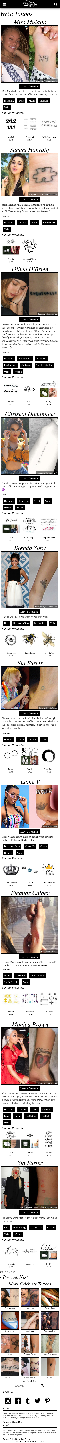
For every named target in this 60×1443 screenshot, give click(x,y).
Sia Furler (30, 663)
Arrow (7, 975)
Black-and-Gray (21, 623)
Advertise (7, 1422)
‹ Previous (9, 1277)
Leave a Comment (29, 86)
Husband (46, 1109)
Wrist (6, 107)
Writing (18, 371)
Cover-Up (30, 846)
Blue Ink (8, 739)
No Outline (39, 623)
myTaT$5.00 (11, 138)
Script (37, 501)
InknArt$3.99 (11, 770)
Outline (22, 222)
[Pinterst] (47, 1405)
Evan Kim (24, 501)
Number (44, 100)
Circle (21, 739)
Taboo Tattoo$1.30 (49, 770)
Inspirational (10, 365)
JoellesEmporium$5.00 (49, 138)
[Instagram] (8, 1405)
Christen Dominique (30, 414)
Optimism (26, 365)
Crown (43, 846)
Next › (25, 1277)
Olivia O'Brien (30, 269)
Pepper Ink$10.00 (30, 138)
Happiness (41, 358)
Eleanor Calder (30, 892)
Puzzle (34, 222)
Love (6, 1116)
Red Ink (46, 1116)
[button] (4, 4)
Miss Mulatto (30, 22)
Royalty (8, 853)
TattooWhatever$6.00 (48, 884)
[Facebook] (18, 1405)
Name (17, 1116)
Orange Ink (36, 1227)
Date (21, 100)
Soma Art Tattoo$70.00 (29, 260)
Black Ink (9, 100)
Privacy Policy (9, 1439)
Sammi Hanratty (30, 149)
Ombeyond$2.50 (11, 654)
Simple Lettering (44, 365)
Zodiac (20, 507)
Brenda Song (30, 547)
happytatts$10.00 (30, 1013)
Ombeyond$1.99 (49, 1013)
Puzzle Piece (49, 222)
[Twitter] (37, 1405)
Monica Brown (30, 1024)
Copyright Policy (23, 1439)
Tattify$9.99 (30, 770)
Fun (6, 1227)
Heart (34, 1109)
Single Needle (11, 982)
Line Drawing (37, 975)
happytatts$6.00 (11, 1265)
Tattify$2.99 (11, 260)
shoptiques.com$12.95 (49, 539)
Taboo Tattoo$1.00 (30, 654)
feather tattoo (40, 965)
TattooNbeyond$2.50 (30, 539)
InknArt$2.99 (11, 403)
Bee (6, 623)
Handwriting (25, 358)
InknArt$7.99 (11, 1013)
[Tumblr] (28, 1405)
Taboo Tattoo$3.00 (49, 1154)
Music (32, 100)
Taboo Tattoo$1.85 (49, 654)
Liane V (30, 781)
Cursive (22, 1109)
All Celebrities (30, 1381)
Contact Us (17, 1422)
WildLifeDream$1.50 (11, 884)
